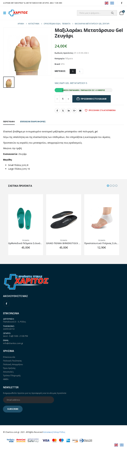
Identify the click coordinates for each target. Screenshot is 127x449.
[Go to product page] (25, 219)
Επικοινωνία (9, 357)
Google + (74, 110)
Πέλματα (69, 58)
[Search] (112, 13)
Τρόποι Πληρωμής (12, 375)
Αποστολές (8, 371)
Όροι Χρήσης (9, 368)
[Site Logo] (18, 13)
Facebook (57, 110)
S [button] (72, 71)
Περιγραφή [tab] (9, 121)
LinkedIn (68, 110)
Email (80, 110)
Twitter (63, 110)
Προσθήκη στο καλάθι (93, 98)
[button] (5, 13)
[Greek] (112, 3)
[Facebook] (122, 3)
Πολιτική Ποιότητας (12, 360)
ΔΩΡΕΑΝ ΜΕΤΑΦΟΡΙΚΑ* (13, 3)
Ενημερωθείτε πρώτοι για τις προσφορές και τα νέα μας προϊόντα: (34, 393)
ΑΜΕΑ (5, 379)
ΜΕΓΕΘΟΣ (60, 71)
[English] (107, 3)
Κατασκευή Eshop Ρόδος (54, 432)
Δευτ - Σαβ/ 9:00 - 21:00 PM (15, 336)
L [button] (79, 71)
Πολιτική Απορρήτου (13, 364)
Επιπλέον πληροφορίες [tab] (33, 121)
